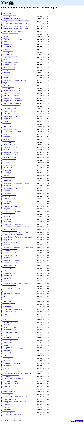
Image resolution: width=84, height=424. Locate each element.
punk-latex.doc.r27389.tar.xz (9, 227)
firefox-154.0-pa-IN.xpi (8, 278)
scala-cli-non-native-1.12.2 (9, 366)
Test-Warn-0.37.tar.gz (8, 113)
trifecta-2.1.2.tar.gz (8, 190)
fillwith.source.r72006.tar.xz (10, 78)
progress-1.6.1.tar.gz (8, 77)
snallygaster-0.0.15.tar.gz (9, 154)
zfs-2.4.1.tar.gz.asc (7, 34)
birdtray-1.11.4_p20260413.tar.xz (10, 322)
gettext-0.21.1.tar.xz (8, 368)
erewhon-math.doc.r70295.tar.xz (10, 339)
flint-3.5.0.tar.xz (7, 360)
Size (48, 10)
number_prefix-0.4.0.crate (9, 75)
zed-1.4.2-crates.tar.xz (8, 411)
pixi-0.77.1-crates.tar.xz (9, 399)
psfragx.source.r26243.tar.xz (9, 129)
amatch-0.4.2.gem (6, 170)
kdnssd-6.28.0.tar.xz (7, 342)
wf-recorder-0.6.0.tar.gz (8, 160)
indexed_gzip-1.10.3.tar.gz (9, 252)
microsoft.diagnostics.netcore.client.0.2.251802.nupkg (16, 226)
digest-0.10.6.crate (7, 146)
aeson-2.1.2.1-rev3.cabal (8, 69)
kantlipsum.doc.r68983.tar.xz (9, 286)
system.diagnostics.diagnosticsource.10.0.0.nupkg (15, 283)
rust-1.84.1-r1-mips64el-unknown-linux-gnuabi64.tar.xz (16, 397)
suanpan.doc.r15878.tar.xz (9, 16)
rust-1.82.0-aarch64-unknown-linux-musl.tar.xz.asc (15, 21)
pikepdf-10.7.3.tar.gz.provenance (10, 95)
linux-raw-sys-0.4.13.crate (9, 327)
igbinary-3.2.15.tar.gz (8, 244)
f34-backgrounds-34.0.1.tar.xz (10, 383)
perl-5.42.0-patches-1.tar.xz (9, 132)
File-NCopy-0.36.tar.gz (8, 87)
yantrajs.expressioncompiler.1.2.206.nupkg (13, 234)
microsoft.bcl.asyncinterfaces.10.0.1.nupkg (13, 209)
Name (3, 10)
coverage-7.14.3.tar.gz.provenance (11, 98)
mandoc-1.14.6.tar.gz (7, 294)
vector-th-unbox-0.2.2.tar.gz (9, 56)
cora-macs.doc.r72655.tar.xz (9, 229)
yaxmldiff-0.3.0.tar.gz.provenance (11, 93)
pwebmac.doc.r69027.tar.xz (9, 126)
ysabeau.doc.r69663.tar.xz (9, 301)
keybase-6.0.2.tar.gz (7, 393)
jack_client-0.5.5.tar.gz (8, 178)
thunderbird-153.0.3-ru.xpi (9, 285)
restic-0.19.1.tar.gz (7, 384)
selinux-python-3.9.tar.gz (9, 353)
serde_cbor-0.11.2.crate (8, 177)
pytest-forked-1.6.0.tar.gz (9, 101)
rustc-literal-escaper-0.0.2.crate (11, 110)
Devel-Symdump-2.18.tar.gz (9, 139)
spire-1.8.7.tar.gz (7, 347)
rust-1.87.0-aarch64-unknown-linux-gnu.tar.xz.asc (15, 23)
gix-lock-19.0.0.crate (8, 121)
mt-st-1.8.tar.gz (6, 172)
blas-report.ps (6, 334)
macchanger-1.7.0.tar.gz (8, 258)
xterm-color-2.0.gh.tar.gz (9, 311)
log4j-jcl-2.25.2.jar (7, 114)
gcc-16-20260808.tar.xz (8, 404)
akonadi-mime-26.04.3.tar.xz (9, 231)
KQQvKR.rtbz (5, 319)
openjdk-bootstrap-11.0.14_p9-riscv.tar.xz (13, 407)
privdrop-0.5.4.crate (7, 51)
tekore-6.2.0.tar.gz (7, 250)
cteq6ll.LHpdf (5, 38)
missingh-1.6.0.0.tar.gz (8, 213)
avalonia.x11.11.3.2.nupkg (9, 267)
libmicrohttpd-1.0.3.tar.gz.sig (10, 33)
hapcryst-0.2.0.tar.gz (8, 200)
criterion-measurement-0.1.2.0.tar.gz (11, 131)
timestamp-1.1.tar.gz (7, 191)
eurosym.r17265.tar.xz (8, 219)
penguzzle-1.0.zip (6, 149)
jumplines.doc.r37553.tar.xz (9, 242)
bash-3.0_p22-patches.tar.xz (9, 116)
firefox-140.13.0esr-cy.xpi (9, 265)
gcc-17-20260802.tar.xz (8, 406)
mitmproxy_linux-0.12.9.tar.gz (10, 321)
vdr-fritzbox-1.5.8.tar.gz (9, 245)
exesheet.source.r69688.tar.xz (10, 155)
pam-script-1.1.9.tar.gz (8, 162)
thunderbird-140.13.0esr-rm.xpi (10, 272)
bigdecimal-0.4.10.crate (8, 216)
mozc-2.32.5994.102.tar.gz (9, 386)
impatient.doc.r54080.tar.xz (9, 330)
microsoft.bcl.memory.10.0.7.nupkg (11, 240)
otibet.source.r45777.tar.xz (9, 144)
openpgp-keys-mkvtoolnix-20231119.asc (11, 103)
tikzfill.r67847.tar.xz (8, 52)
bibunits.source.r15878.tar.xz (10, 128)
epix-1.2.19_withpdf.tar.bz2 (9, 332)
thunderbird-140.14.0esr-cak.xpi (10, 260)
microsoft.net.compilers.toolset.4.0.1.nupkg (13, 378)
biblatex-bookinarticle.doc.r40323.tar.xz (12, 211)
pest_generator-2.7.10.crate (9, 137)
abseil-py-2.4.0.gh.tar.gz (9, 239)
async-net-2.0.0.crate (8, 134)
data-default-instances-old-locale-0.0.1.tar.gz (14, 39)
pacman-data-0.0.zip (7, 370)
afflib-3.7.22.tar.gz (7, 280)
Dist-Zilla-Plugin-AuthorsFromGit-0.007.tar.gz (14, 80)
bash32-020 (5, 59)
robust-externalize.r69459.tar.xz (10, 164)
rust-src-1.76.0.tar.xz (8, 345)
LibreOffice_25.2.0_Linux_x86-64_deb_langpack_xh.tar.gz (16, 236)
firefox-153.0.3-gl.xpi (8, 270)
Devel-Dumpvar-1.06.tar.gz (9, 159)
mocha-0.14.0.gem (6, 201)
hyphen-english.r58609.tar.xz (9, 173)
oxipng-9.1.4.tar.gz (7, 376)
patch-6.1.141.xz (6, 358)
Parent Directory (6, 13)
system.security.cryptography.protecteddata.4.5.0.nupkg (16, 232)
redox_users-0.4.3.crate (8, 124)
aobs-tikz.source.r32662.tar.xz (10, 62)
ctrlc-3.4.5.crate (6, 123)
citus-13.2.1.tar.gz (7, 365)
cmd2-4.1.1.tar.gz (6, 306)
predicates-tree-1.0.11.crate (9, 85)
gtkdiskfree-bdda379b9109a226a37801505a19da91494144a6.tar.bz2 (18, 247)
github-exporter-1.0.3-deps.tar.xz (11, 363)
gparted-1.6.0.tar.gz (7, 357)
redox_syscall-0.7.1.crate (9, 157)
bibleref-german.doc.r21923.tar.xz (11, 288)
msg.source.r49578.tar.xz (8, 142)
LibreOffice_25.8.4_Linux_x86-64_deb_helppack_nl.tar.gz (16, 348)
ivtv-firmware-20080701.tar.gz (10, 214)
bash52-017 (5, 36)
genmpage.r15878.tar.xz (8, 44)
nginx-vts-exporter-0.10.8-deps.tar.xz (12, 309)
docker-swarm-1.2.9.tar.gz (9, 329)
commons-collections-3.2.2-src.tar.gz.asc (12, 31)
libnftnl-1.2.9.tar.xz (8, 257)
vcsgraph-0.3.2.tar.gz (8, 208)
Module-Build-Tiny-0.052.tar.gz (10, 152)
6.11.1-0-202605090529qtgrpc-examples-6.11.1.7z (14, 254)
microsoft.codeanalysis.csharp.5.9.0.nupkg (13, 371)
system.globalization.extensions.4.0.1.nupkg (13, 224)
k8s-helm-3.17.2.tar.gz (8, 298)
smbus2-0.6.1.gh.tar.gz (8, 136)
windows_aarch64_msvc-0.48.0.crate (11, 293)
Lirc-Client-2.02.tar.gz (8, 119)
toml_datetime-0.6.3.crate (9, 108)
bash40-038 (5, 41)
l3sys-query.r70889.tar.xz (9, 60)
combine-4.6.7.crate (7, 218)
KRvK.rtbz (4, 82)
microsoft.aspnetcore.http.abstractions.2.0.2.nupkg (15, 183)
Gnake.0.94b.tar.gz (7, 70)
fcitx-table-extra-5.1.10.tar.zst (10, 375)
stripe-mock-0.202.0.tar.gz (9, 340)
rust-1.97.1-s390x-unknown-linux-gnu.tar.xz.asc (14, 29)
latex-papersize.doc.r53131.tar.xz (11, 18)
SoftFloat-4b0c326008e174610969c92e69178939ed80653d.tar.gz (17, 237)
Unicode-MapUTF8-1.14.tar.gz (9, 147)
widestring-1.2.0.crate (8, 204)
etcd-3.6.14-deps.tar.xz (8, 409)
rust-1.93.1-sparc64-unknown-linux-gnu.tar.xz (14, 401)
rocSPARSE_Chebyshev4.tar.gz (9, 391)
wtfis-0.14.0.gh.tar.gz (8, 281)
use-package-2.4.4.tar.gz (8, 198)
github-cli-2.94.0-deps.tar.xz (10, 394)
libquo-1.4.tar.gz (6, 312)
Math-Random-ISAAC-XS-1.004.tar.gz (11, 196)
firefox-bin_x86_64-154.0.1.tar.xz (11, 402)
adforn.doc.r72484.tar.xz (8, 273)
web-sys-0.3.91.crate (7, 291)
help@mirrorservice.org (79, 420)
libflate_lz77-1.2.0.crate (9, 64)
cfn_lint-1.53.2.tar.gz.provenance (11, 105)
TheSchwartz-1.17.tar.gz (8, 182)
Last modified (40, 10)
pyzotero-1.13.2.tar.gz (8, 275)
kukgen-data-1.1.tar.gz (8, 335)
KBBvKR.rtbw (5, 276)
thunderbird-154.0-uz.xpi (8, 263)
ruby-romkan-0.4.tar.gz (8, 54)
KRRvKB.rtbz (5, 355)
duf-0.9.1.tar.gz (6, 222)
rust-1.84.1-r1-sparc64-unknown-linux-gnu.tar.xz (14, 396)
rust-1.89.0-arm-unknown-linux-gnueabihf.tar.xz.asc (15, 24)
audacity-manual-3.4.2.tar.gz (9, 381)
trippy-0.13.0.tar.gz (7, 379)
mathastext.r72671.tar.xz (8, 141)
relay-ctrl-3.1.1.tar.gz (8, 165)
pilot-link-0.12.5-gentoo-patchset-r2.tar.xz (13, 88)
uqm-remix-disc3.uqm (7, 389)
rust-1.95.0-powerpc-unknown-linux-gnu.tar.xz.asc (15, 28)
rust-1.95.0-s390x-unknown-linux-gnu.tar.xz (13, 415)
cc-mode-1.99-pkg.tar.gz (8, 303)
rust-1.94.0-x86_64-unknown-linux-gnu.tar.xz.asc (14, 26)
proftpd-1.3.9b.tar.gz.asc (9, 15)
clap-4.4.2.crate (6, 180)
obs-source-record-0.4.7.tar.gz (10, 193)
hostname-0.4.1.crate (7, 118)
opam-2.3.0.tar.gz (6, 316)
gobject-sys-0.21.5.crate (8, 150)
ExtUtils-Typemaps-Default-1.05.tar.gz (12, 90)
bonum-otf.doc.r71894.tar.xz (9, 268)
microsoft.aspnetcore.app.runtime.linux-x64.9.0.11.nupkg (16, 373)
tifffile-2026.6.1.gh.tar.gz (9, 262)
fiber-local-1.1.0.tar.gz (8, 67)
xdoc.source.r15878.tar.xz (9, 195)
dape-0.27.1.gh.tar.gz (8, 203)
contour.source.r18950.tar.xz (9, 74)
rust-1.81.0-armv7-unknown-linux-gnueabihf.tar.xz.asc (16, 20)
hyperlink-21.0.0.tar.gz (8, 221)
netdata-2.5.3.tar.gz (7, 388)
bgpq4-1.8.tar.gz (6, 185)
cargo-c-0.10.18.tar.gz (8, 167)
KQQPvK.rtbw (5, 296)
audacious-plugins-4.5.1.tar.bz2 (10, 337)
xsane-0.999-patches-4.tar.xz (9, 186)
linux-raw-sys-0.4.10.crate (9, 324)
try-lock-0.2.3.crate (7, 47)
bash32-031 (5, 42)
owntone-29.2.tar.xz (7, 317)
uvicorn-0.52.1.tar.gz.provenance (10, 92)
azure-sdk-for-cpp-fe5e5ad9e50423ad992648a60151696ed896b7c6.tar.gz (19, 352)
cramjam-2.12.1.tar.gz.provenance (10, 96)
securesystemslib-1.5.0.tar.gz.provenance (12, 100)
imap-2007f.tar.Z (6, 350)
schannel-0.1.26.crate (8, 175)
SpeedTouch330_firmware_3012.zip (10, 299)
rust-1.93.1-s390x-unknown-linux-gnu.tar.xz (13, 414)
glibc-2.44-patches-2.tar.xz (9, 188)
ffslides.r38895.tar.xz (8, 57)
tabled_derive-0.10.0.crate (9, 111)
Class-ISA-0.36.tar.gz (8, 65)
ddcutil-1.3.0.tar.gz (7, 304)
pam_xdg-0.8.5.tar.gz (7, 83)
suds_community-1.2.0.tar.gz (9, 249)
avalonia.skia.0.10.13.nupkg (9, 206)
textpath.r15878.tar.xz (8, 49)
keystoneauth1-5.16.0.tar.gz (9, 255)
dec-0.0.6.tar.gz (6, 46)
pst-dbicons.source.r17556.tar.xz (10, 106)
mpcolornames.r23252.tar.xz (9, 72)
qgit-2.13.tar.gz (6, 314)
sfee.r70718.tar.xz (7, 168)
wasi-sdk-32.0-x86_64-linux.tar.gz (11, 412)
